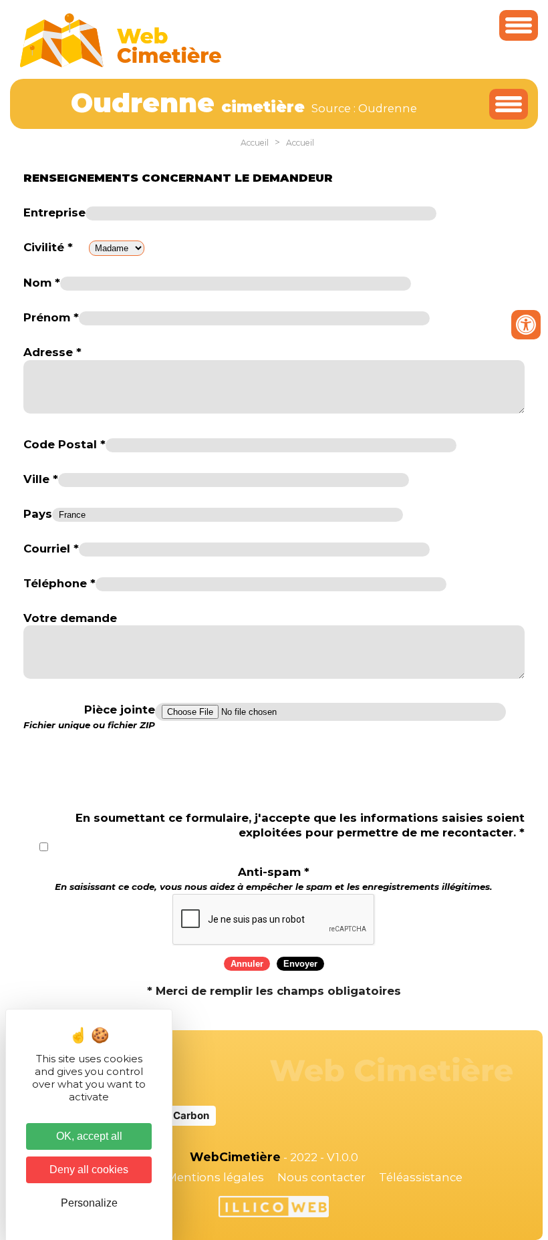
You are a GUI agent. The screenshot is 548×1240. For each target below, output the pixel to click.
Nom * (41, 282)
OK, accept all (89, 1136)
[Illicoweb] (273, 1209)
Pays (37, 513)
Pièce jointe (89, 716)
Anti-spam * (274, 879)
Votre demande (70, 618)
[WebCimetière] (121, 64)
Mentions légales (215, 1177)
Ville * (40, 479)
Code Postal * (64, 444)
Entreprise (54, 212)
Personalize (89, 1203)
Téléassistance (420, 1177)
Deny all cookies (88, 1169)
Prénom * (51, 317)
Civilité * (48, 247)
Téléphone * (59, 583)
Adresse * (52, 352)
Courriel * (51, 548)
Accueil (255, 143)
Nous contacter (321, 1177)
